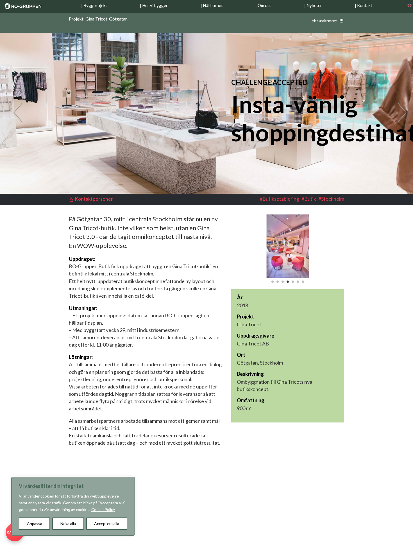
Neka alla (68, 523)
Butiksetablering (280, 199)
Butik (310, 199)
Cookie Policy (103, 509)
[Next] (398, 113)
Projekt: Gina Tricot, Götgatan (98, 19)
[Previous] (15, 113)
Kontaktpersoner (94, 199)
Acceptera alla (106, 523)
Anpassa (34, 523)
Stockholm (332, 199)
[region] (73, 506)
